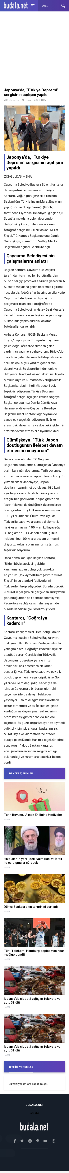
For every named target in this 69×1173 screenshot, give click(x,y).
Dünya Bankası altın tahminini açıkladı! (31, 907)
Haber (7, 820)
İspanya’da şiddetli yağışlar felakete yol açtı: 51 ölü (32, 1000)
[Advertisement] (34, 50)
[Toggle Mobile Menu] (32, 5)
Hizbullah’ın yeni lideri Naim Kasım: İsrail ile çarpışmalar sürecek (33, 860)
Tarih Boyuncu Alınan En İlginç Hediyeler (33, 815)
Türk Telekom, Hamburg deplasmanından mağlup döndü (34, 952)
